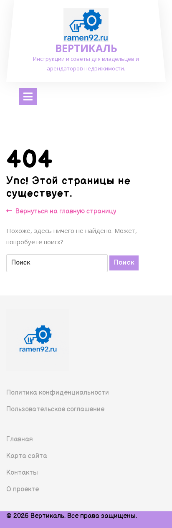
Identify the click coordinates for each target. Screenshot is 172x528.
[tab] (28, 96)
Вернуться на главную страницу (65, 212)
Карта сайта (26, 456)
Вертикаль (86, 48)
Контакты (22, 473)
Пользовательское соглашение (55, 409)
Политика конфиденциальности (57, 393)
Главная (19, 439)
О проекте (22, 489)
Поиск (124, 263)
